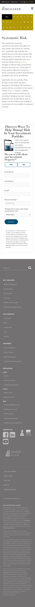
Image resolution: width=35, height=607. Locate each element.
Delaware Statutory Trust (11, 405)
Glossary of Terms (9, 380)
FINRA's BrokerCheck (9, 528)
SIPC (29, 520)
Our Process (8, 293)
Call (21, 2)
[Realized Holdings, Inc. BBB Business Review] (22, 433)
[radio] (11, 164)
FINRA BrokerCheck (14, 2)
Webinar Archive (9, 397)
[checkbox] (17, 164)
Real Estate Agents (10, 357)
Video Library (8, 393)
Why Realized (8, 280)
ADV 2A (6, 485)
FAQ (5, 323)
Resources (8, 368)
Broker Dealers (8, 352)
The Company (9, 314)
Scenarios (7, 298)
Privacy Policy (8, 476)
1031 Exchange (8, 414)
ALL (7, 17)
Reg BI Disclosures (10, 489)
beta (13, 91)
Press (5, 332)
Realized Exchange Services (13, 307)
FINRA (26, 520)
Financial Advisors (9, 348)
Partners (7, 343)
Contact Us (7, 430)
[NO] (24, 164)
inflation (23, 62)
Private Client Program (11, 302)
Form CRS (7, 480)
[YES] (11, 164)
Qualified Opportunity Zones (13, 423)
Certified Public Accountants (13, 361)
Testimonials (8, 327)
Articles (6, 376)
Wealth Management (10, 284)
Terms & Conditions (10, 471)
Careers (6, 336)
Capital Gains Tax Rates (11, 385)
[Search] (30, 268)
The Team (7, 318)
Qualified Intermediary (11, 418)
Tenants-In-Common (10, 409)
